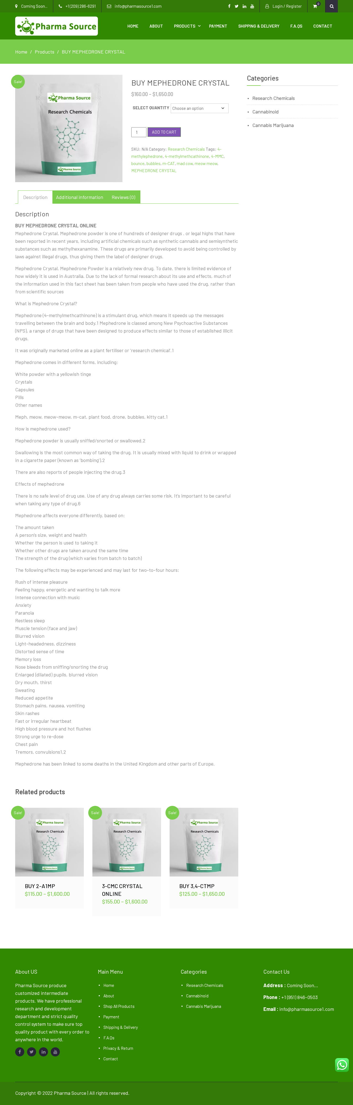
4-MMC (217, 156)
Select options (49, 842)
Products (184, 25)
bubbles (153, 163)
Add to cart (164, 131)
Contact (322, 25)
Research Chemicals (186, 149)
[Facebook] (19, 1051)
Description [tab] (35, 197)
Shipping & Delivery (258, 25)
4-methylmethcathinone (187, 156)
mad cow (185, 163)
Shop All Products (119, 1006)
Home (132, 25)
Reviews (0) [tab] (123, 197)
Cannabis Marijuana (273, 125)
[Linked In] (43, 1051)
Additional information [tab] (79, 197)
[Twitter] (31, 1051)
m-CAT (168, 163)
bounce (138, 163)
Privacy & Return (118, 1048)
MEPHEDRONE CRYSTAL (153, 170)
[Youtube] (55, 1051)
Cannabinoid (265, 111)
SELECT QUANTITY (151, 107)
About (156, 25)
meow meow (206, 163)
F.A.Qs (296, 25)
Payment (218, 25)
